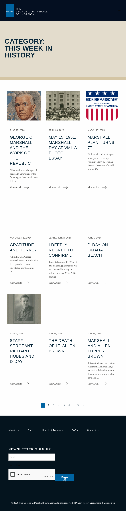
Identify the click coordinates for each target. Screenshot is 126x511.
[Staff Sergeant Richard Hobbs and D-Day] (24, 342)
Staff (30, 430)
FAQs (75, 430)
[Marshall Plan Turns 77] (102, 142)
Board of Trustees (52, 430)
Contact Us (93, 430)
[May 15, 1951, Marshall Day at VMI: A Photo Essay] (63, 142)
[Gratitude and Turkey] (24, 243)
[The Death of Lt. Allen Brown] (63, 342)
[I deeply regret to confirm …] (63, 243)
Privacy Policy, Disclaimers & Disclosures (95, 503)
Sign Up (64, 478)
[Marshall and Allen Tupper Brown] (102, 342)
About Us (13, 430)
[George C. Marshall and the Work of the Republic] (24, 142)
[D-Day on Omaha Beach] (102, 243)
